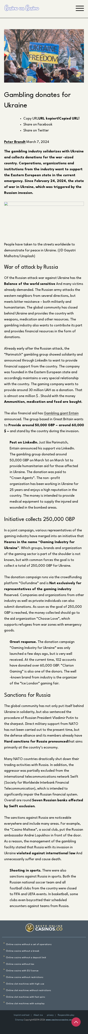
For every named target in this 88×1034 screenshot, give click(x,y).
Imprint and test (21, 1015)
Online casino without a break (22, 951)
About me (38, 1015)
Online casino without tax (20, 964)
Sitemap (19, 1020)
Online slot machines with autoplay (25, 1004)
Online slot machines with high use (25, 984)
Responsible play (66, 1015)
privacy (50, 1015)
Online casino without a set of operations (29, 944)
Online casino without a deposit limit (26, 958)
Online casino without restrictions (24, 977)
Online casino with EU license (22, 971)
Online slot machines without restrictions (28, 990)
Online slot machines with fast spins (25, 997)
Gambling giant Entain (61, 413)
